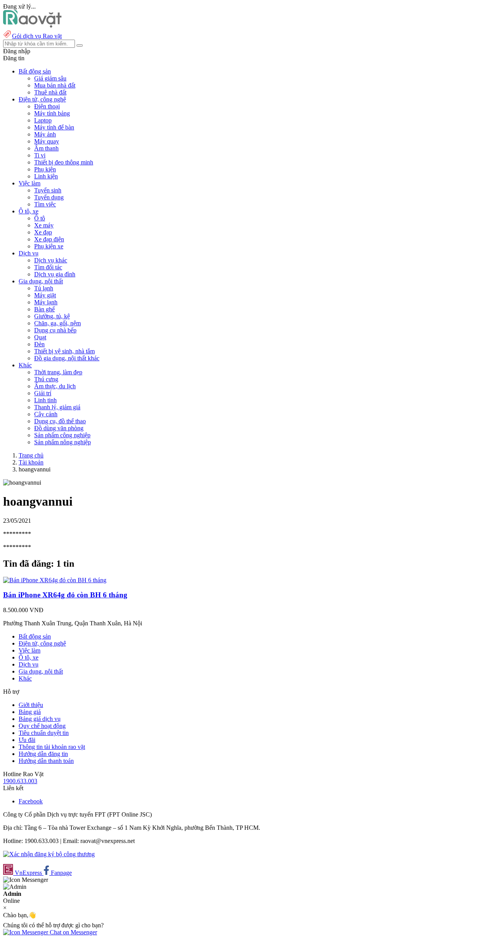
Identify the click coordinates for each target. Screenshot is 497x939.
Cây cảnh (45, 414)
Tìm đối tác (48, 267)
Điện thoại (47, 106)
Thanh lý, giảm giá (57, 407)
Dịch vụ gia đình (54, 274)
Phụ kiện (45, 169)
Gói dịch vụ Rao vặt (37, 36)
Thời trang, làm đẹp (58, 372)
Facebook (31, 801)
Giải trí (42, 393)
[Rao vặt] (32, 25)
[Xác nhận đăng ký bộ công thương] (49, 854)
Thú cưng (46, 379)
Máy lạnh (45, 302)
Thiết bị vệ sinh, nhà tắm (64, 351)
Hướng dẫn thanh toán (46, 760)
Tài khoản (31, 462)
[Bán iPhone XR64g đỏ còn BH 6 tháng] (54, 580)
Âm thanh (46, 148)
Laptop (43, 120)
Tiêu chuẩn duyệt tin (44, 733)
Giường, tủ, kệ (52, 316)
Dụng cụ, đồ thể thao (60, 421)
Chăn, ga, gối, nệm (57, 323)
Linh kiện (46, 176)
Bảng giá (30, 712)
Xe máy (44, 225)
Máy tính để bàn (54, 127)
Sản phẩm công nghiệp (62, 435)
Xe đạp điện (49, 239)
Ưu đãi (27, 740)
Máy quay (46, 141)
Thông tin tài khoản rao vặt (52, 747)
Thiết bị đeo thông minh (63, 162)
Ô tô (39, 218)
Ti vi (39, 155)
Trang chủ (31, 455)
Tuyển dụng (49, 197)
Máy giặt (45, 295)
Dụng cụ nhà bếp (55, 330)
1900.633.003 (20, 781)
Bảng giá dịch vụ (40, 719)
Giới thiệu (31, 705)
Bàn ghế (44, 309)
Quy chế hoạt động (42, 726)
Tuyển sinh (47, 190)
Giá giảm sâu (50, 78)
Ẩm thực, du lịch (55, 386)
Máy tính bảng (52, 113)
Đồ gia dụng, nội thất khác (66, 358)
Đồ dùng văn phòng (58, 428)
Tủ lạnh (43, 288)
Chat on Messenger (72, 932)
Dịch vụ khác (50, 260)
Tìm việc (45, 204)
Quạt (40, 337)
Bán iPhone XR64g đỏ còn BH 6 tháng (65, 595)
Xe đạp (43, 232)
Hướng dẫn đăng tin (43, 754)
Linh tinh (45, 400)
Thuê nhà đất (50, 92)
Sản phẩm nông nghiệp (62, 442)
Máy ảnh (45, 134)
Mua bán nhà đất (54, 85)
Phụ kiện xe (48, 246)
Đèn (39, 344)
